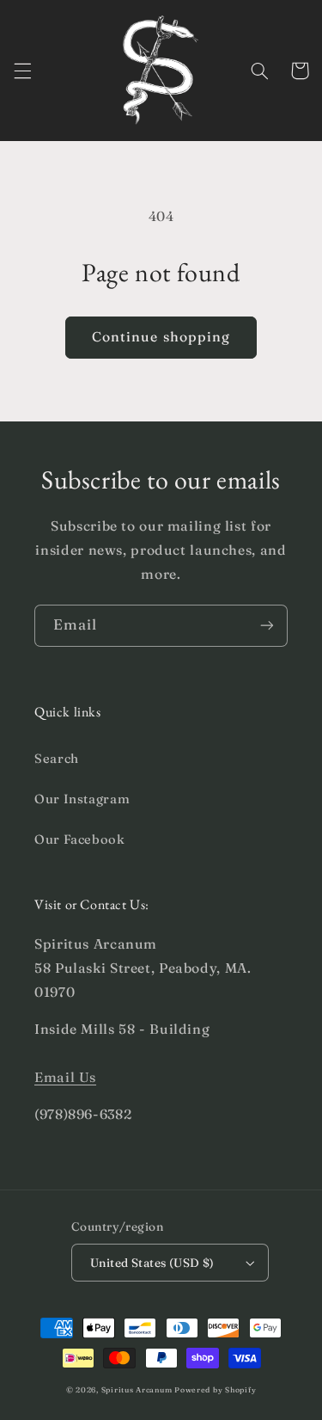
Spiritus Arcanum (137, 1389)
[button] (22, 70)
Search (56, 758)
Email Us (65, 1077)
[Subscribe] (267, 626)
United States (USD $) (152, 1262)
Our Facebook (79, 839)
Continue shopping (161, 337)
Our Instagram (82, 799)
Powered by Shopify (215, 1389)
